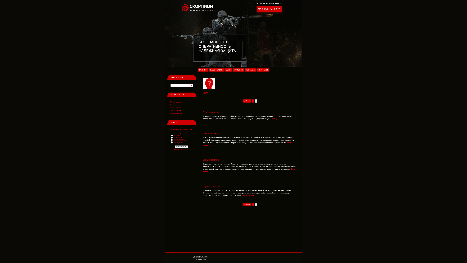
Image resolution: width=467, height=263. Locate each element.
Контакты (250, 70)
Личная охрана (175, 102)
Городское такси (201, 259)
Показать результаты (181, 149)
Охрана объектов (176, 111)
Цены (228, 70)
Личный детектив (176, 105)
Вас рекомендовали (180, 141)
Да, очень (176, 135)
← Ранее (247, 101)
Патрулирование (176, 114)
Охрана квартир (175, 108)
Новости (238, 70)
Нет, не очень (177, 137)
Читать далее (277, 119)
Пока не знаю (177, 143)
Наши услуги (216, 70)
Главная (203, 70)
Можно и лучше (178, 139)
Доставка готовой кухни (200, 257)
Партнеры (263, 70)
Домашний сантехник (200, 256)
